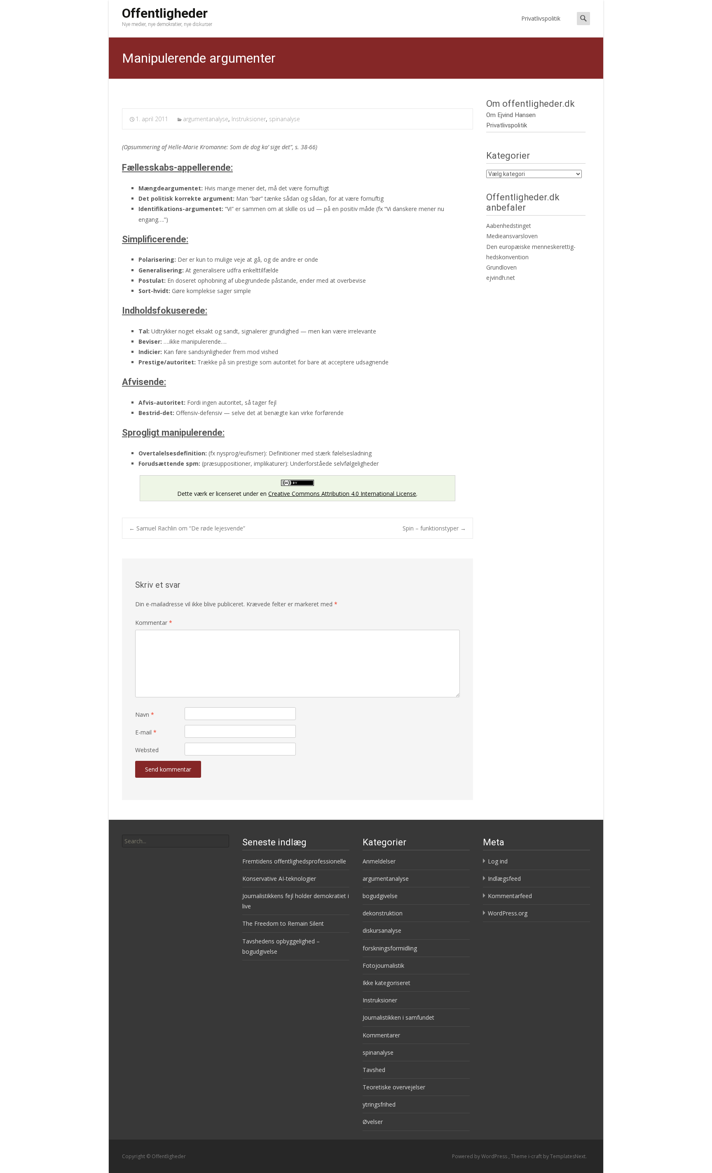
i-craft (535, 1156)
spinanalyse (284, 119)
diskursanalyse (382, 930)
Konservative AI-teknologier (279, 878)
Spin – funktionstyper (434, 528)
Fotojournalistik (383, 965)
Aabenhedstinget (508, 226)
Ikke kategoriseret (386, 983)
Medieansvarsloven (512, 236)
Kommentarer (381, 1035)
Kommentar (153, 622)
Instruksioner (249, 119)
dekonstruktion (383, 913)
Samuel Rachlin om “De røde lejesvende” (187, 528)
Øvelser (373, 1122)
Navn (144, 714)
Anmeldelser (379, 861)
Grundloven (501, 267)
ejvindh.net (500, 278)
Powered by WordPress (480, 1156)
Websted (147, 750)
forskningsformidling (390, 948)
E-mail (146, 732)
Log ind (498, 861)
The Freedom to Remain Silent (283, 923)
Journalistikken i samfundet (398, 1017)
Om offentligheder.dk (530, 104)
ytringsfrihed (379, 1104)
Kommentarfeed (510, 896)
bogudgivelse (380, 896)
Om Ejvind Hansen (511, 115)
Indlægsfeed (504, 878)
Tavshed (374, 1070)
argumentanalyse (205, 119)
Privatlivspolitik (540, 18)
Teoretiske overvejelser (394, 1087)
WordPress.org (507, 913)
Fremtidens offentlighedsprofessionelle (294, 861)
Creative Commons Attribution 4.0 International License (342, 493)
